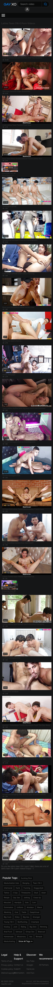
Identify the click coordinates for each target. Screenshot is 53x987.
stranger (36, 917)
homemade (9, 936)
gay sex (16, 897)
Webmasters (19, 973)
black (39, 907)
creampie (35, 922)
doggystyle (38, 888)
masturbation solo (11, 883)
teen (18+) (37, 883)
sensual (19, 932)
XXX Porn (30, 973)
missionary (21, 936)
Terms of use (6, 961)
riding (23, 927)
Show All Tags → (25, 941)
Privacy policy (7, 965)
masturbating (9, 941)
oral (16, 912)
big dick (33, 927)
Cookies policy (7, 969)
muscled (7, 902)
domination (8, 907)
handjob (17, 902)
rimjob (7, 897)
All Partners (44, 965)
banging (26, 883)
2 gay (15, 893)
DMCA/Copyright (8, 973)
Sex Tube (30, 961)
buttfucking (22, 922)
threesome (25, 893)
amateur (30, 907)
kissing (7, 927)
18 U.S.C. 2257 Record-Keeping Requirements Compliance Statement (35, 982)
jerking (27, 897)
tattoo (6, 893)
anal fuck (8, 932)
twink (23, 912)
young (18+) (9, 922)
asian (43, 893)
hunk (18, 888)
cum (34, 902)
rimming (43, 927)
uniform (20, 907)
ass (30, 936)
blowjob (39, 936)
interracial (8, 888)
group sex (30, 932)
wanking (7, 912)
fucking (27, 888)
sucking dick (26, 878)
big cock (7, 917)
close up (37, 897)
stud (36, 893)
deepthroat (34, 912)
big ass (26, 917)
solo (27, 902)
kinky (17, 917)
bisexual (41, 932)
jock (15, 927)
